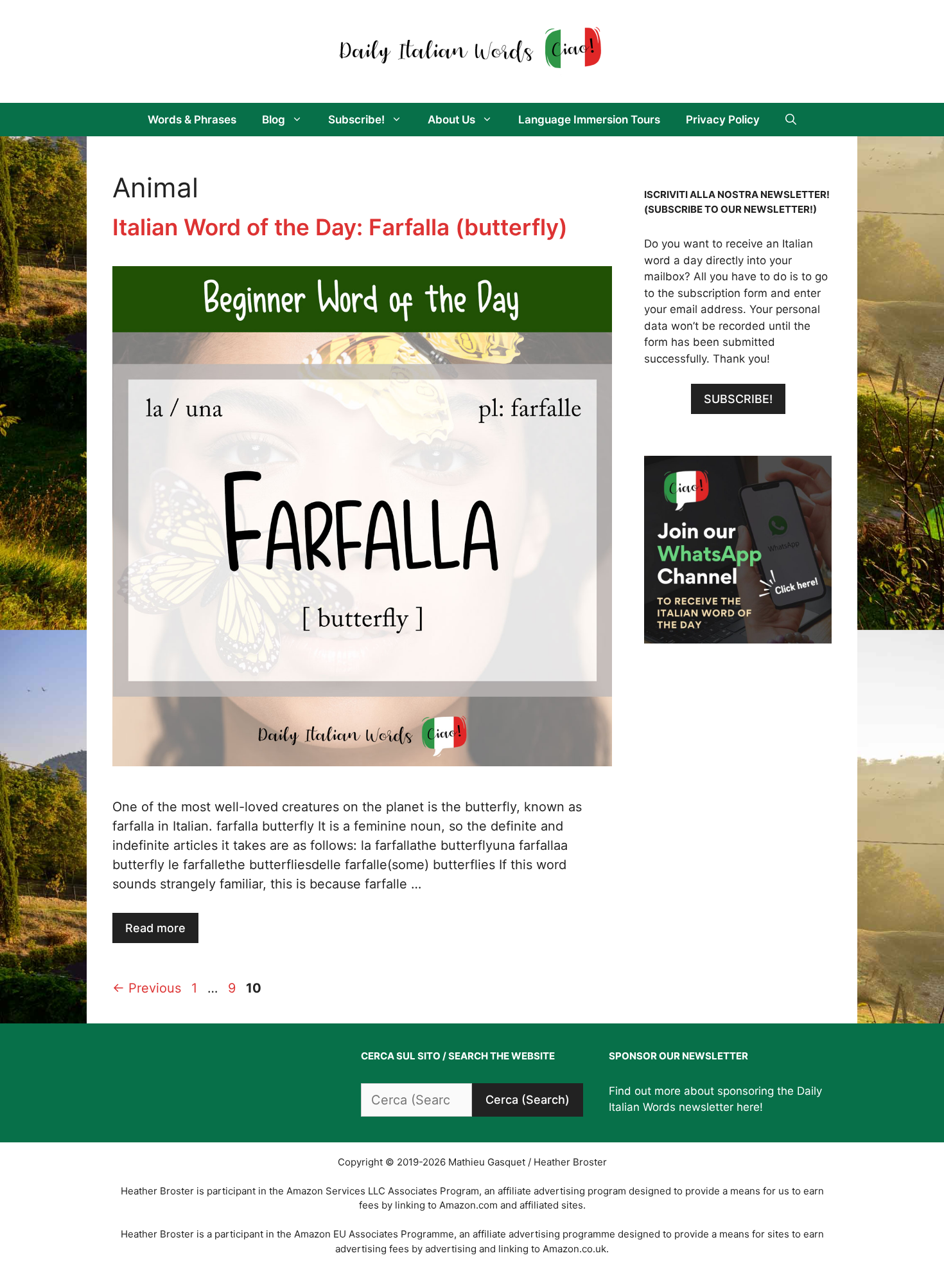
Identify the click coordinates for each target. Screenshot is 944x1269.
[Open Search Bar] (791, 119)
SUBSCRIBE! (738, 399)
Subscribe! (356, 119)
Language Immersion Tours (589, 119)
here (748, 1107)
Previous (146, 988)
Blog (273, 119)
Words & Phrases (192, 119)
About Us (451, 119)
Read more (155, 928)
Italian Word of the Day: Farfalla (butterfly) (340, 226)
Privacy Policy (723, 119)
